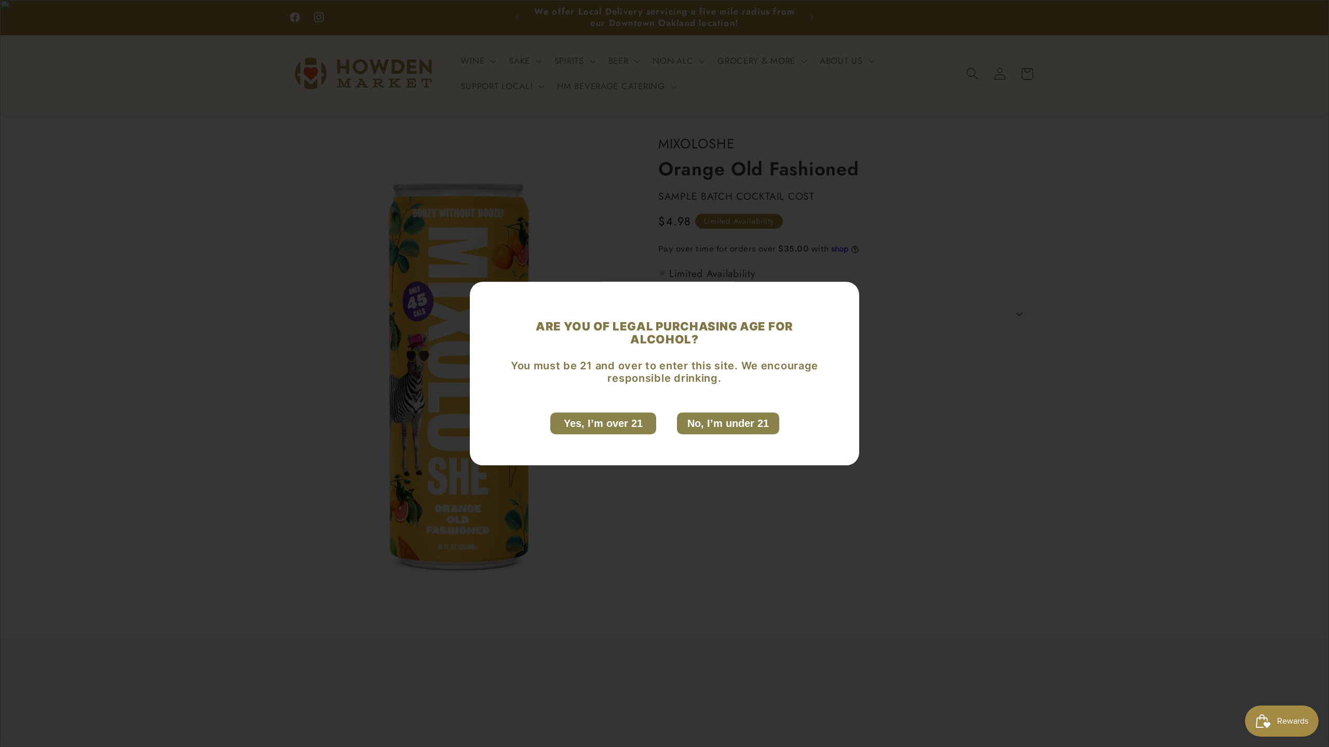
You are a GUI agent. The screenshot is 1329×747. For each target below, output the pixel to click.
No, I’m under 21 (728, 423)
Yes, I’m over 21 (603, 423)
